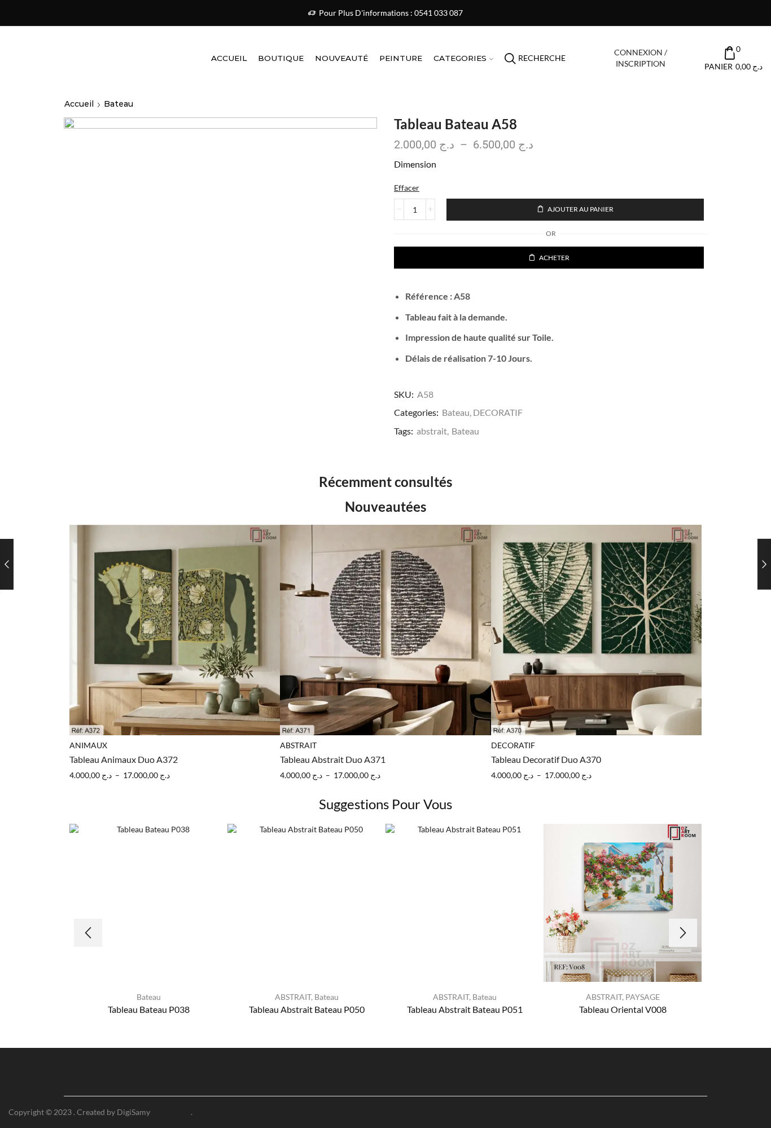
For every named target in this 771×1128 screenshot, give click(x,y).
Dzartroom (171, 1112)
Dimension (415, 164)
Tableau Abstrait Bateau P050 (307, 1009)
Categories (460, 58)
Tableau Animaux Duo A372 (123, 759)
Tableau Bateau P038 (149, 1009)
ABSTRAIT (298, 745)
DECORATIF (498, 412)
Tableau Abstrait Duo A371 (333, 759)
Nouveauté (341, 58)
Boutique (281, 58)
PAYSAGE (642, 997)
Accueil (229, 58)
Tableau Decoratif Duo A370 (546, 759)
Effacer (406, 187)
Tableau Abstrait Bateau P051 (465, 1009)
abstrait (432, 430)
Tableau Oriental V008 (623, 1009)
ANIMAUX (88, 745)
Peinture (400, 58)
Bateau (118, 104)
